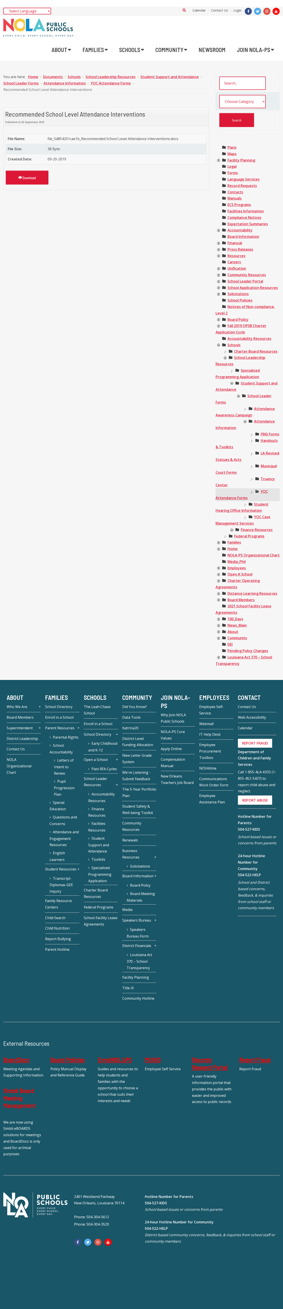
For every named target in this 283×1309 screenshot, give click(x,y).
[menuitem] (61, 49)
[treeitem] (232, 147)
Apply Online (171, 748)
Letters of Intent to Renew (64, 767)
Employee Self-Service (211, 710)
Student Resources (60, 869)
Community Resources (247, 274)
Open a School (96, 759)
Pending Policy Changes (248, 650)
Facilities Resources (96, 827)
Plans (232, 147)
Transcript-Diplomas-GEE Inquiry (61, 885)
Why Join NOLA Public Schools (173, 718)
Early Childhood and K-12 (102, 747)
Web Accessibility (252, 717)
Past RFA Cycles (104, 768)
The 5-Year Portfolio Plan (139, 792)
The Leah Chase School (97, 710)
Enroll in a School (59, 717)
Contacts (235, 192)
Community (237, 637)
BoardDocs (16, 1059)
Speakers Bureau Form (138, 933)
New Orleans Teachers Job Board (177, 779)
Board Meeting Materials (141, 897)
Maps (232, 153)
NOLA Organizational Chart (19, 766)
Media (127, 909)
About (233, 631)
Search (184, 10)
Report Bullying (58, 938)
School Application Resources (253, 287)
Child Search (55, 917)
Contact (249, 697)
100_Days (235, 618)
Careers (234, 262)
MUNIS (153, 1059)
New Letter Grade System (137, 758)
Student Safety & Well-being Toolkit (137, 809)
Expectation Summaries (248, 223)
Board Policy (238, 319)
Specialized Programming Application (99, 874)
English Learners (57, 856)
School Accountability (61, 749)
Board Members (241, 599)
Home (233, 548)
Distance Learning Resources (252, 593)
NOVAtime (207, 768)
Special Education (58, 806)
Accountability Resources (249, 338)
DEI (230, 644)
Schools (234, 345)
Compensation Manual (173, 762)
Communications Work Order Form (213, 782)
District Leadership (22, 738)
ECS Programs (239, 204)
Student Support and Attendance (98, 845)
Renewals (130, 840)
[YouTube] (276, 11)
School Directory (59, 706)
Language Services (244, 179)
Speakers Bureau (136, 920)
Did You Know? (134, 706)
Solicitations (238, 293)
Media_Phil (237, 561)
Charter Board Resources (255, 351)
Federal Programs (249, 536)
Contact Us (219, 10)
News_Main (237, 625)
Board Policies (67, 1059)
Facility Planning (241, 160)
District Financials (136, 945)
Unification (237, 268)
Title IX (128, 988)
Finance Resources (257, 529)
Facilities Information (246, 211)
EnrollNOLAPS (115, 1059)
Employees (237, 568)
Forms (233, 172)
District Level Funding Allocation (137, 741)
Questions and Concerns (63, 820)
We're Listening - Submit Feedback (136, 775)
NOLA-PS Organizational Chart (254, 555)
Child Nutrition (57, 928)
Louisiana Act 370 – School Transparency (139, 961)
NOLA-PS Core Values (173, 735)
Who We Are (17, 706)
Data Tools (131, 717)
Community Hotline (138, 998)
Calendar (199, 10)
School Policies (240, 300)
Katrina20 (130, 728)
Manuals (235, 198)
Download (29, 177)
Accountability (240, 230)
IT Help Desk (210, 734)
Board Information (243, 236)
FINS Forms (270, 434)
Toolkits (98, 859)
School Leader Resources (95, 781)
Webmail (206, 723)
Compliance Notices (244, 217)
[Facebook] (248, 11)
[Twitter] (257, 11)
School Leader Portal (245, 281)
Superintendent (20, 728)
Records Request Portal (210, 1063)
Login (237, 10)
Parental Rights (65, 737)
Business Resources (131, 854)
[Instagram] (266, 11)
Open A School (240, 574)
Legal (232, 166)
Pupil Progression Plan (64, 788)
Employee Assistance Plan (212, 799)
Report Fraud (255, 1059)
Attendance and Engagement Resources (64, 838)
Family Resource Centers (58, 904)
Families (234, 542)
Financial (235, 243)
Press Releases (240, 249)
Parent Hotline (57, 949)
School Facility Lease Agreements (100, 921)
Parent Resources (60, 728)
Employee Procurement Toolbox (210, 751)
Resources (236, 255)
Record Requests (242, 185)
